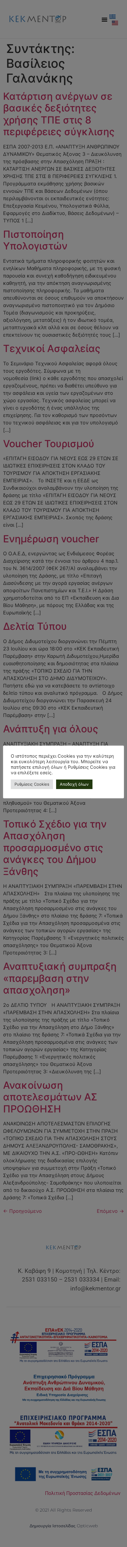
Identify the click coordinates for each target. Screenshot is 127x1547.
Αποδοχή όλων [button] (74, 784)
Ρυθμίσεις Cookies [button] (31, 784)
